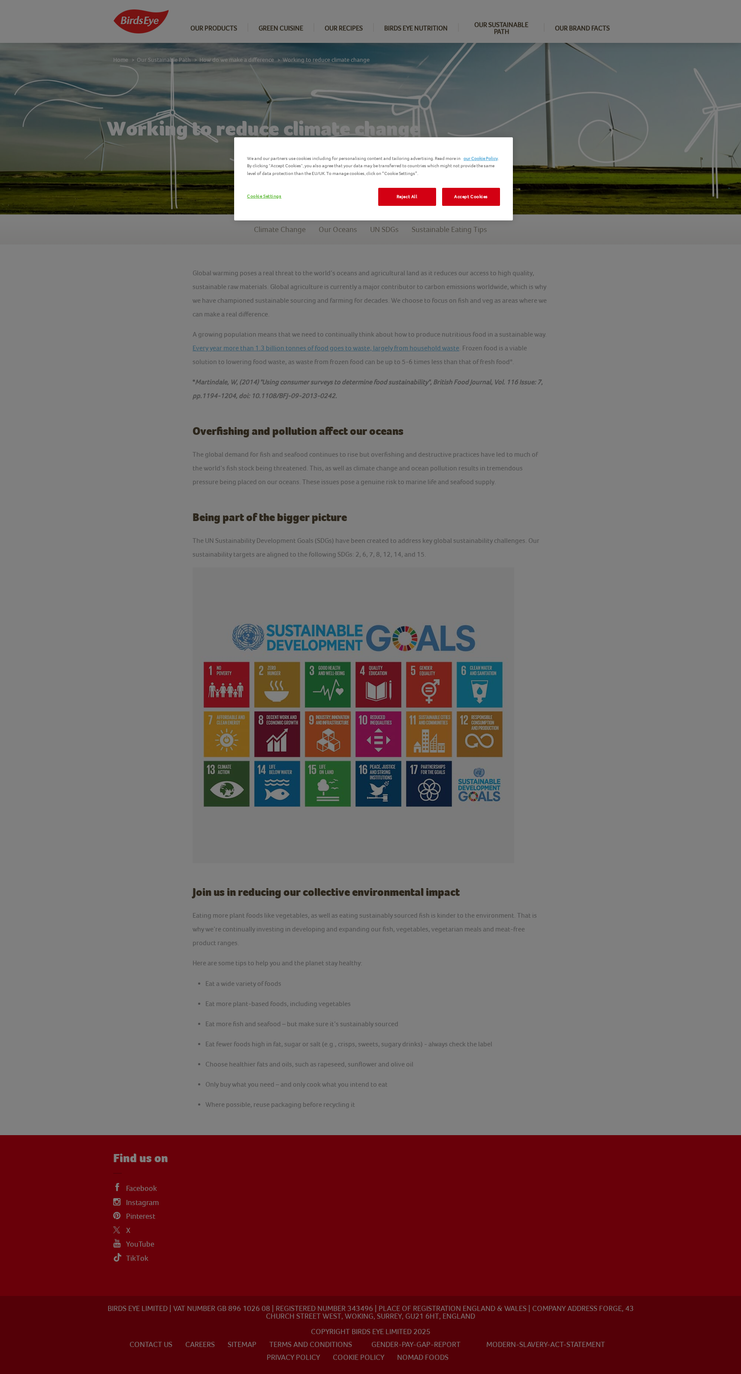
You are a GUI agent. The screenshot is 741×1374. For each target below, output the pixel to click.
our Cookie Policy (481, 158)
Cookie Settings (264, 196)
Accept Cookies (471, 196)
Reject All (407, 196)
